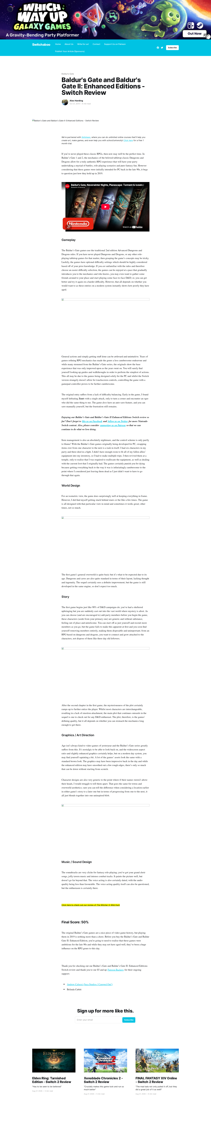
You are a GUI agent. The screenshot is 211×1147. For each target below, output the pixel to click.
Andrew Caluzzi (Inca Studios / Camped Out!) (90, 984)
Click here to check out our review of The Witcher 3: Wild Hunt (91, 905)
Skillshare (86, 137)
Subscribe (172, 47)
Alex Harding (76, 100)
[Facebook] (158, 48)
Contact (96, 44)
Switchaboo (41, 44)
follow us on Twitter (118, 421)
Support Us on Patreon (115, 44)
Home (58, 44)
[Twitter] (162, 48)
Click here (128, 140)
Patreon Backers (116, 969)
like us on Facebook (92, 421)
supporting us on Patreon (113, 425)
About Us (69, 44)
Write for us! (83, 44)
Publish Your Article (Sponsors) (70, 51)
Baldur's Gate (68, 74)
